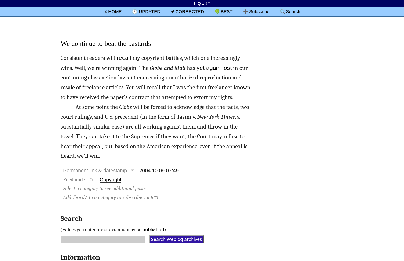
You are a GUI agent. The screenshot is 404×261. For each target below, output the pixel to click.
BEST (227, 11)
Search (293, 11)
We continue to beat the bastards (106, 43)
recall (124, 58)
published (153, 229)
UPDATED (149, 11)
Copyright (110, 179)
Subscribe (259, 11)
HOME (115, 11)
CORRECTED (189, 11)
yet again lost (214, 68)
